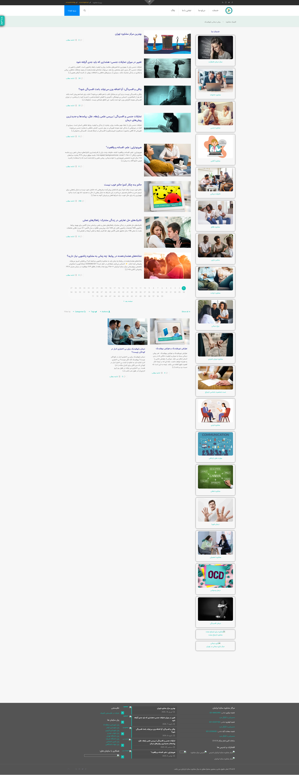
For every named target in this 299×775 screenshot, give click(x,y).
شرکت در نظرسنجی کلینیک (109, 713)
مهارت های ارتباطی (215, 458)
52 (80, 292)
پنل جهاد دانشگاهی (112, 744)
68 (106, 296)
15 (123, 288)
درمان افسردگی (215, 623)
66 (115, 296)
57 (153, 296)
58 (149, 296)
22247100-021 (214, 722)
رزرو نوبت (72, 10)
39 (136, 292)
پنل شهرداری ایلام (113, 727)
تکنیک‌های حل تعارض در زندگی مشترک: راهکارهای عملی (112, 220)
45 (110, 292)
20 (102, 288)
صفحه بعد (128, 301)
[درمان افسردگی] (215, 620)
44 (115, 292)
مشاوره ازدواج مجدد (215, 635)
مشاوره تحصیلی (215, 557)
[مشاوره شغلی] (215, 488)
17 (115, 288)
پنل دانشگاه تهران (113, 736)
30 (175, 292)
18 (110, 288)
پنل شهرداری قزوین (112, 730)
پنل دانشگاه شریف (112, 738)
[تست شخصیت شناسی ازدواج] (215, 389)
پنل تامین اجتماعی (112, 741)
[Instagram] (226, 2)
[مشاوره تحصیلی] (215, 554)
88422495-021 (215, 712)
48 (97, 292)
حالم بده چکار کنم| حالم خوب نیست (123, 185)
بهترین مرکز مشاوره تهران (128, 34)
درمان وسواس (215, 590)
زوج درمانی (215, 326)
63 (127, 296)
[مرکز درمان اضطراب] (215, 58)
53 (76, 292)
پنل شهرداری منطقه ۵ (111, 724)
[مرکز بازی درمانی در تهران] (215, 643)
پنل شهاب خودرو (113, 733)
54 (71, 292)
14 (127, 288)
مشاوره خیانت (215, 293)
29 (179, 292)
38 (140, 292)
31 (171, 292)
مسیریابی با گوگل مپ (227, 717)
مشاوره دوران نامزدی (215, 359)
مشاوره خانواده (215, 94)
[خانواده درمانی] (215, 190)
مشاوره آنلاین (215, 161)
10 (145, 288)
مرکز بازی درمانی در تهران (215, 646)
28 (184, 292)
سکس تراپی (215, 260)
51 (84, 292)
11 (140, 288)
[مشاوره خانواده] (215, 91)
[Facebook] (232, 2)
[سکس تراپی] (215, 256)
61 (136, 296)
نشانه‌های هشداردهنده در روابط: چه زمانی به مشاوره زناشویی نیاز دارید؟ (104, 256)
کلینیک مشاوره (231, 22)
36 (149, 292)
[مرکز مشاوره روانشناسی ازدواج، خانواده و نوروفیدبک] (228, 10)
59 (145, 296)
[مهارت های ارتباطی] (215, 455)
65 (119, 296)
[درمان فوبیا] (215, 521)
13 (132, 288)
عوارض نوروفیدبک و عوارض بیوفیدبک (171, 348)
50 (89, 292)
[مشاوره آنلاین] (215, 157)
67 (110, 296)
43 (119, 292)
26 (76, 288)
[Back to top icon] (68, 769)
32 (166, 292)
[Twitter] (229, 2)
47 (102, 292)
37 (145, 292)
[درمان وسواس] (215, 587)
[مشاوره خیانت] (215, 290)
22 (79, 105)
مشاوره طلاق (215, 227)
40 (132, 292)
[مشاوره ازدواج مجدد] (215, 631)
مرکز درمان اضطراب (215, 61)
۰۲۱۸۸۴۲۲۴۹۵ (70, 2)
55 (162, 296)
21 (97, 288)
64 (123, 296)
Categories (79, 311)
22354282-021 (211, 731)
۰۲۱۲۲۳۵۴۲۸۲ (84, 2)
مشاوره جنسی (215, 128)
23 (89, 288)
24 (79, 78)
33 (162, 292)
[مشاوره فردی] (215, 422)
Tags (93, 311)
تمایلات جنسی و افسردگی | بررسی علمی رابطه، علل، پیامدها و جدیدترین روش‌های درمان (104, 118)
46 (106, 292)
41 (127, 292)
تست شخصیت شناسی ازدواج (215, 392)
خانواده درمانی (215, 194)
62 (132, 296)
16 (119, 288)
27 (71, 288)
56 (158, 296)
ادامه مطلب (70, 40)
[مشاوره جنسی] (215, 124)
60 (140, 296)
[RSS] (222, 2)
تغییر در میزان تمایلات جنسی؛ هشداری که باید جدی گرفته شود (109, 62)
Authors (105, 311)
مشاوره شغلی (215, 491)
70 (97, 296)
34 (158, 292)
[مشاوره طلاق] (215, 223)
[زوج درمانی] (215, 323)
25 (80, 288)
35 (153, 292)
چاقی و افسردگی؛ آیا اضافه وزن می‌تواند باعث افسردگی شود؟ (110, 89)
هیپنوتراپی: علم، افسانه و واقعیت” (124, 147)
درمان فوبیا (215, 524)
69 (102, 296)
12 (136, 288)
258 (79, 201)
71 (93, 296)
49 (93, 292)
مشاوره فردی (215, 425)
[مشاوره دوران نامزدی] (215, 356)
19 (106, 288)
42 (123, 292)
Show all (185, 311)
